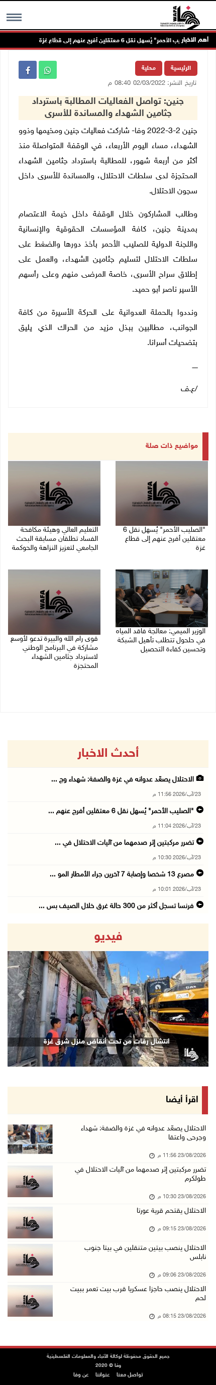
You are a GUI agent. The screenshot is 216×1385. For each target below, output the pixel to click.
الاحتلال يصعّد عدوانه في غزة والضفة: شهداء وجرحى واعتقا (143, 1133)
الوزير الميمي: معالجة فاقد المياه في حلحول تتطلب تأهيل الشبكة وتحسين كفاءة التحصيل (160, 640)
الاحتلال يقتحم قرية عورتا (171, 1211)
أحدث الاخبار (108, 753)
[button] (23, 995)
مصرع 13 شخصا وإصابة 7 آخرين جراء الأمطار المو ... (122, 874)
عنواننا (102, 1375)
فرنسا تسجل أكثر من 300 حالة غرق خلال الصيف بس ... (116, 906)
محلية (149, 68)
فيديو (108, 937)
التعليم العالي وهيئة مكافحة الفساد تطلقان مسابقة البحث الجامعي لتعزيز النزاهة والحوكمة (55, 539)
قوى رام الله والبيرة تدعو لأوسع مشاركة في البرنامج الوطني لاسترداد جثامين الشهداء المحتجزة (54, 652)
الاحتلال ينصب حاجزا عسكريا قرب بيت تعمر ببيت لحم (138, 1294)
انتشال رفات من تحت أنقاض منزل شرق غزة (107, 1041)
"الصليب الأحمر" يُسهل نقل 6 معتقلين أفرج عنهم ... (121, 811)
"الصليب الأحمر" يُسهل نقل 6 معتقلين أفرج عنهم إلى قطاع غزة (133, 40)
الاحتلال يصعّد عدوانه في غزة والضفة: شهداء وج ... (122, 779)
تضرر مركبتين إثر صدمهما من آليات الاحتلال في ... (124, 843)
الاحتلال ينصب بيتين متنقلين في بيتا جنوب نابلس (145, 1252)
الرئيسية (181, 68)
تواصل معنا (130, 1375)
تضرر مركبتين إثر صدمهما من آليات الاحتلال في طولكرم (140, 1174)
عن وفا (81, 1375)
